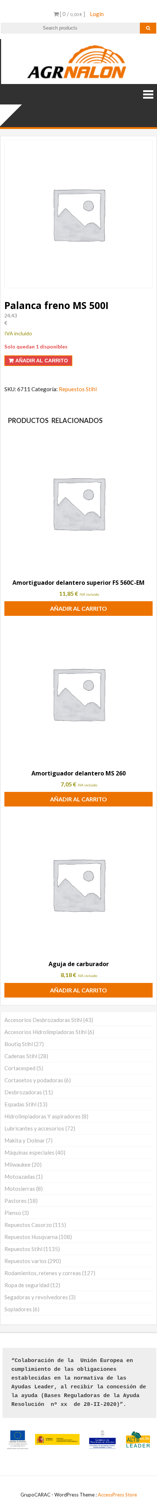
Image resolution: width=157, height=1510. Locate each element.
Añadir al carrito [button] (78, 608)
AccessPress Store (117, 1495)
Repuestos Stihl (78, 389)
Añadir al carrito (41, 360)
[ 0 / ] (72, 14)
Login (97, 14)
